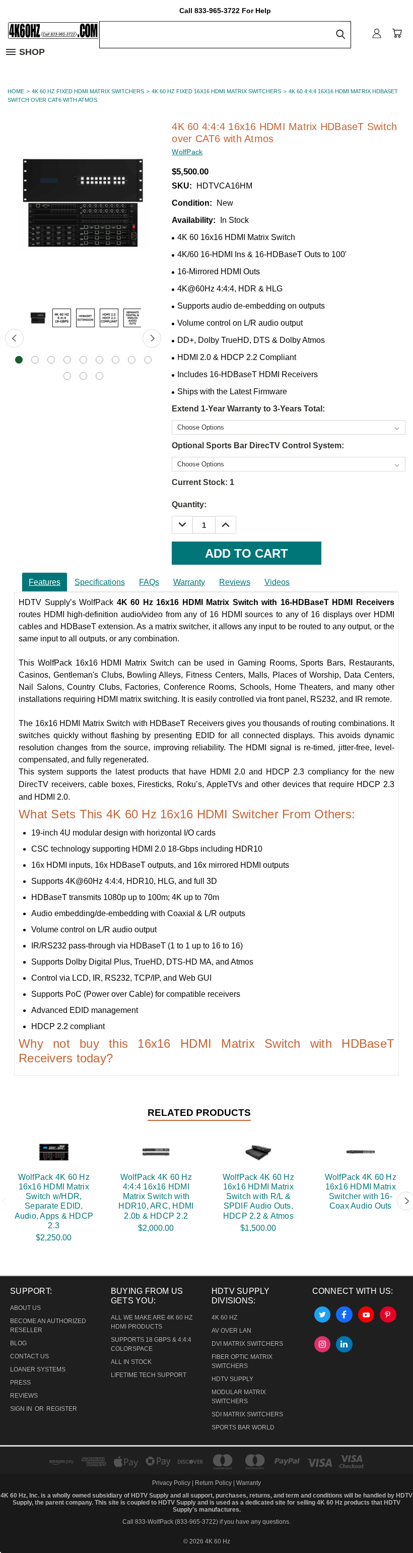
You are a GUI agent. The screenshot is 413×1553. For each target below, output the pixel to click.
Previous (14, 338)
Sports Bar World (243, 1427)
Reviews (234, 582)
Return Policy (213, 1482)
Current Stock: (203, 482)
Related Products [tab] (199, 1112)
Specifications (100, 582)
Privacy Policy (172, 1482)
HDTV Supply (232, 1379)
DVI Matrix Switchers (247, 1343)
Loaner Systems (37, 1369)
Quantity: (189, 504)
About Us (25, 1307)
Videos (277, 582)
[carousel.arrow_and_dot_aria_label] (35, 360)
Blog (18, 1343)
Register (61, 1408)
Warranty (189, 582)
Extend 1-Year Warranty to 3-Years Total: (248, 408)
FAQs (149, 582)
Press (20, 1382)
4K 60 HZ (224, 1317)
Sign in (22, 1408)
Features (44, 582)
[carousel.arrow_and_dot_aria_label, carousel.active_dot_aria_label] (19, 360)
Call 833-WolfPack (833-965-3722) (170, 1521)
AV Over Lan (231, 1330)
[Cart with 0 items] (397, 33)
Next (152, 338)
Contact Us (29, 1356)
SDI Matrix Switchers (247, 1414)
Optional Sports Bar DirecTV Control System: (258, 445)
